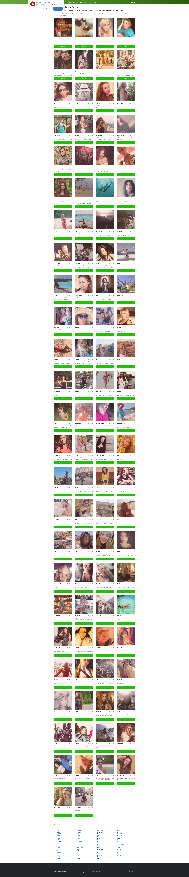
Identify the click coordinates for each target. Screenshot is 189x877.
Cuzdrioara (79, 841)
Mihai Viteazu (99, 844)
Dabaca (78, 843)
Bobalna (59, 841)
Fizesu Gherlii (80, 847)
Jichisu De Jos (100, 832)
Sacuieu (118, 830)
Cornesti (79, 839)
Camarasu (59, 852)
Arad (95, 2)
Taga (117, 843)
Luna (97, 835)
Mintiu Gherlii (99, 846)
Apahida (59, 833)
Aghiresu (59, 829)
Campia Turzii (60, 853)
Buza (58, 846)
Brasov (86, 2)
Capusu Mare (60, 855)
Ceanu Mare (80, 829)
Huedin (78, 858)
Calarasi (59, 849)
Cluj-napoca (80, 836)
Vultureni (118, 855)
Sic (117, 839)
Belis (58, 839)
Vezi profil (63, 46)
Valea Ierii (119, 852)
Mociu (98, 847)
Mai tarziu (48, 8)
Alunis (58, 832)
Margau (98, 839)
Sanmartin (119, 835)
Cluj (74, 2)
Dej (77, 844)
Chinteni (79, 830)
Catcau (58, 858)
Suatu (117, 841)
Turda (117, 846)
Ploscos (98, 857)
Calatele (59, 850)
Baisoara (59, 838)
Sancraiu (118, 832)
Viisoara (118, 853)
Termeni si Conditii (96, 871)
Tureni (118, 847)
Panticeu (98, 853)
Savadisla (118, 838)
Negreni (98, 850)
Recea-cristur (99, 860)
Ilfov (91, 2)
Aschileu (59, 835)
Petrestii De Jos (100, 855)
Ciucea (78, 833)
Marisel (98, 841)
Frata (78, 850)
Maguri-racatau (100, 836)
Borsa (58, 844)
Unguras (118, 849)
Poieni (98, 858)
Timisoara (68, 2)
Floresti (79, 849)
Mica (97, 843)
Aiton (58, 830)
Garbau (78, 852)
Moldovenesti (99, 849)
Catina (58, 860)
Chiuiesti (79, 832)
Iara (78, 860)
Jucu (97, 833)
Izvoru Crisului (100, 830)
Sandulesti (119, 833)
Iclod (97, 829)
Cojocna (79, 838)
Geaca (78, 853)
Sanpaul (118, 836)
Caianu (58, 847)
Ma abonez (58, 8)
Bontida (59, 843)
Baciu (58, 836)
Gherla (78, 855)
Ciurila (78, 835)
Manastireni (99, 838)
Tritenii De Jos (120, 844)
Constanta (79, 2)
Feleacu (79, 846)
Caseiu (58, 857)
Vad (117, 850)
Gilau (78, 857)
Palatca (98, 852)
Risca (117, 829)
